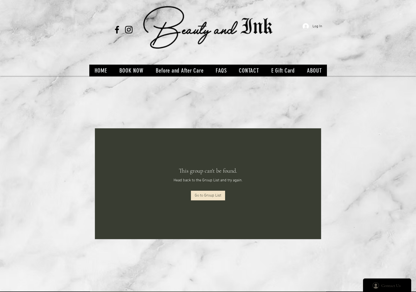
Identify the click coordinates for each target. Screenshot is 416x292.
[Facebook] (117, 30)
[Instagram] (129, 30)
